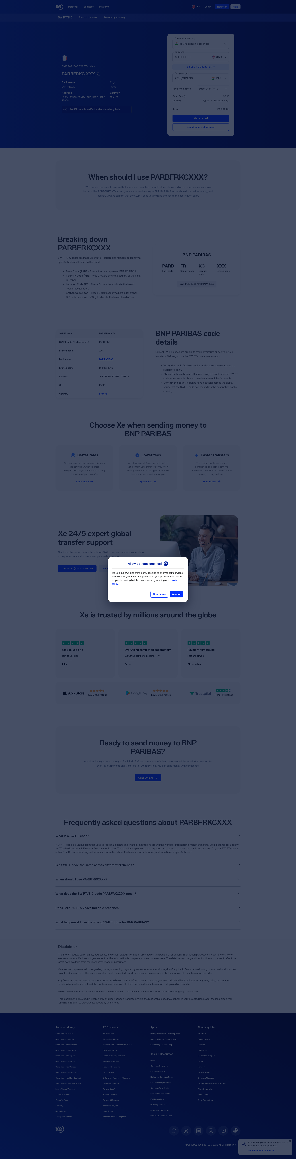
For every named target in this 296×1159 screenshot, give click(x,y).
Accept (176, 594)
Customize (159, 594)
